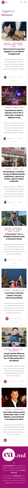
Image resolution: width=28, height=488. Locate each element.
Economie (19, 44)
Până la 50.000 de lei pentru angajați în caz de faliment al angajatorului (14, 51)
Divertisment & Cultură (18, 290)
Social (14, 46)
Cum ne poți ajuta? (8, 465)
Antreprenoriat (17, 228)
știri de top (17, 231)
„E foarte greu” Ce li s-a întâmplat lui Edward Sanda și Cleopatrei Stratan (14, 236)
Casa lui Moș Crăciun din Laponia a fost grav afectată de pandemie (14, 295)
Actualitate (7, 43)
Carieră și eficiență (17, 43)
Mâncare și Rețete (14, 350)
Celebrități (19, 229)
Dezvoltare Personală (10, 44)
